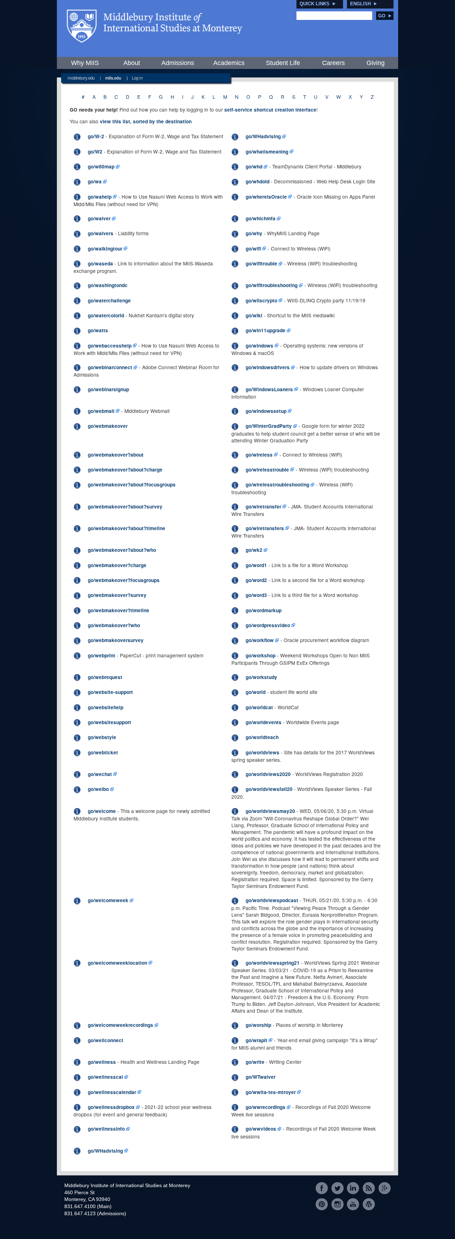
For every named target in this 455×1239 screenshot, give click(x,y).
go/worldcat (259, 707)
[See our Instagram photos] (337, 1204)
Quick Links (315, 3)
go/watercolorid (106, 315)
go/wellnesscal (105, 1076)
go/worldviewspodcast (272, 900)
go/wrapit (256, 1040)
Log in (137, 78)
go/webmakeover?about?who (122, 549)
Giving (375, 62)
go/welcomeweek (108, 900)
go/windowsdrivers (268, 367)
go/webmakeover (108, 425)
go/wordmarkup (264, 610)
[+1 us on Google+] (384, 1188)
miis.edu (113, 78)
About (131, 62)
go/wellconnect (105, 1040)
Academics (229, 62)
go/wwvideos (261, 1128)
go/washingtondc (108, 285)
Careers (333, 62)
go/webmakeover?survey (117, 595)
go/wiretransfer (263, 506)
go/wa (95, 181)
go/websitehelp (105, 707)
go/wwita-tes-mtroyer (271, 1092)
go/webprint (101, 655)
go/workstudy (261, 677)
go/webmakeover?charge (117, 565)
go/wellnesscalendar (112, 1092)
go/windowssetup (266, 411)
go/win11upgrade (265, 330)
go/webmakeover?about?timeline (126, 528)
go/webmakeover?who (114, 625)
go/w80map (101, 166)
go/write (255, 1061)
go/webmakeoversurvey (116, 640)
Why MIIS (85, 62)
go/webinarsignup (108, 389)
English (360, 3)
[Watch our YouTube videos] (353, 1204)
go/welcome (102, 811)
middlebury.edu (81, 78)
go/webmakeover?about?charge (125, 469)
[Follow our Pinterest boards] (322, 1204)
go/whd (254, 166)
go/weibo (98, 789)
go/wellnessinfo (106, 1128)
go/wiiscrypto (261, 300)
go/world (256, 692)
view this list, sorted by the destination (146, 121)
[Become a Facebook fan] (322, 1188)
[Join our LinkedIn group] (353, 1188)
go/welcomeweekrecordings (120, 1025)
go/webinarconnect (110, 367)
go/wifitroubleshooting (272, 285)
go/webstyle (102, 737)
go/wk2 (254, 549)
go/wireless (259, 454)
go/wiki (254, 315)
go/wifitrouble (261, 263)
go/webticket (103, 752)
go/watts (98, 330)
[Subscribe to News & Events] (369, 1188)
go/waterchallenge (109, 300)
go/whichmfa (260, 218)
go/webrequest (105, 677)
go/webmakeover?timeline (118, 610)
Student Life (283, 62)
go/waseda (100, 263)
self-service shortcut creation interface (270, 109)
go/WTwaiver (260, 1076)
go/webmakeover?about (116, 454)
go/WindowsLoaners (269, 389)
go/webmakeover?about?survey (125, 506)
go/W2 (95, 151)
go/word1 (256, 565)
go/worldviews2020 (268, 774)
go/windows (259, 345)
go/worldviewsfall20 (269, 789)
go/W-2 (96, 136)
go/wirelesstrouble (267, 469)
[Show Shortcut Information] (77, 136)
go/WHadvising (263, 136)
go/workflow (260, 640)
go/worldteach (262, 737)
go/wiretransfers (265, 528)
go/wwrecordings (265, 1107)
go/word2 (256, 580)
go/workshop (260, 655)
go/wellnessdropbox (111, 1107)
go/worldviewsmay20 (270, 811)
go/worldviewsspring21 (273, 962)
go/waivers (100, 233)
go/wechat (100, 774)
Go (381, 15)
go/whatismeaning (267, 151)
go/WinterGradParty (269, 425)
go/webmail (101, 411)
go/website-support (110, 692)
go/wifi (253, 248)
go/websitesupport (109, 722)
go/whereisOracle (266, 196)
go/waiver (99, 218)
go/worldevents (264, 722)
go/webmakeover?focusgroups (124, 580)
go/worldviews (262, 752)
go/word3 (256, 595)
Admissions (177, 62)
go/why (254, 233)
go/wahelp (100, 196)
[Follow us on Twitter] (337, 1188)
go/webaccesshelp (110, 345)
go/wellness (102, 1061)
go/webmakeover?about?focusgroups (132, 484)
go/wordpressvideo (268, 625)
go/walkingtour (105, 248)
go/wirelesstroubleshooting (277, 484)
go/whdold (257, 181)
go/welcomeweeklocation (117, 962)
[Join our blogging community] (369, 1204)
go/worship (258, 1025)
